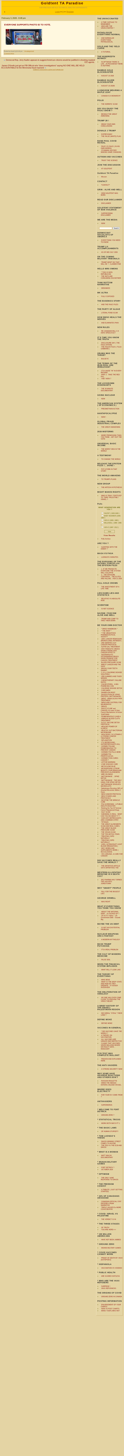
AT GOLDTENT (106, 169)
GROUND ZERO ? (107, 1115)
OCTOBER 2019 (107, 1169)
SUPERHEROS (106, 1105)
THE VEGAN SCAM (108, 832)
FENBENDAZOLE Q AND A (111, 716)
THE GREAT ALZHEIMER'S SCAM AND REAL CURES (111, 825)
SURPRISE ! (105, 1286)
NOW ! (103, 417)
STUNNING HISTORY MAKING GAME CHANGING (111, 151)
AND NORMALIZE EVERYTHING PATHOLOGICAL (107, 40)
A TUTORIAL (105, 52)
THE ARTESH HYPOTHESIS (111, 487)
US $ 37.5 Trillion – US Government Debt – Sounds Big (110, 917)
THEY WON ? (106, 379)
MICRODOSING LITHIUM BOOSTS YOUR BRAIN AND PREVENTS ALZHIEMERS (111, 770)
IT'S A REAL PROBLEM (109, 950)
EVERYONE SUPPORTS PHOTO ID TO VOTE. (27, 24)
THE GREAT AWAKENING (110, 427)
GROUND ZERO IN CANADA (111, 1296)
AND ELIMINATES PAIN (110, 323)
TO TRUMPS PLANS (108, 479)
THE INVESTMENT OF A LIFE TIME (110, 588)
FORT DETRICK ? (107, 1167)
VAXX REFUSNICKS (108, 1288)
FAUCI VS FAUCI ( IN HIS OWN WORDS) (110, 147)
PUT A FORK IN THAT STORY (109, 470)
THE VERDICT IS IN (108, 1219)
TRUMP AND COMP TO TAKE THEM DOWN (109, 619)
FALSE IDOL (105, 960)
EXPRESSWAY (106, 134)
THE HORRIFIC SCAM (109, 104)
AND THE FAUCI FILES (109, 304)
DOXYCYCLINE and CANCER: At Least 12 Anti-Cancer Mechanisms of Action (111, 710)
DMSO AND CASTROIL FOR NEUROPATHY (111, 703)
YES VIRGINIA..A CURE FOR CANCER (112, 855)
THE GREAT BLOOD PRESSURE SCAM (108, 829)
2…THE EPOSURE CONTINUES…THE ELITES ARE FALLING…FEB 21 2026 (111, 576)
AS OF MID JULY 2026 (109, 252)
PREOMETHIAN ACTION (110, 409)
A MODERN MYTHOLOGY (110, 939)
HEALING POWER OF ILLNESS (109, 727)
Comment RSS (9, 54)
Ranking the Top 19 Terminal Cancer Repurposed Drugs (111, 809)
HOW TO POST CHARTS (110, 1309)
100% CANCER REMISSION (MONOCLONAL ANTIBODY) (111, 640)
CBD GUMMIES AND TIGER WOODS (111, 677)
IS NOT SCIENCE (107, 609)
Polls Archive (105, 539)
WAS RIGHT (105, 902)
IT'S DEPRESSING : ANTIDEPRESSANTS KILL (110, 743)
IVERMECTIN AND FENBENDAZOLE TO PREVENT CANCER (108, 748)
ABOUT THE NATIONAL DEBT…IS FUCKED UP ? (110, 912)
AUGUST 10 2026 (107, 76)
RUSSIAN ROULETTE (109, 1081)
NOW (103, 223)
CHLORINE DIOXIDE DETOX (111, 688)
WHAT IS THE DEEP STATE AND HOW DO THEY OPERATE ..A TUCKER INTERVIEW (111, 984)
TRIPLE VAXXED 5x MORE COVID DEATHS (111, 1208)
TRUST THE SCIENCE (109, 160)
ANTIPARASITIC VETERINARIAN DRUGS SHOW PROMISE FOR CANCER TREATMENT (110, 657)
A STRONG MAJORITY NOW (111, 1069)
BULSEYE (105, 359)
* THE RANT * (106, 631)
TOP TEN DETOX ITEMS (110, 834)
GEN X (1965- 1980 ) (111, 520)
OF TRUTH (105, 1227)
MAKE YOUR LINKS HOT (110, 1311)
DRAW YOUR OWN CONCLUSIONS (108, 125)
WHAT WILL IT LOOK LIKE (111, 970)
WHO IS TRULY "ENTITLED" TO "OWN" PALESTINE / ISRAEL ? (111, 497)
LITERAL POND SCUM (109, 313)
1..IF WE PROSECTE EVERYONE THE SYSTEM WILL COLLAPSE (110, 571)
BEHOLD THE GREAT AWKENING (109, 115)
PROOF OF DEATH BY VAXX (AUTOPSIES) (112, 1259)
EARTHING (105, 714)
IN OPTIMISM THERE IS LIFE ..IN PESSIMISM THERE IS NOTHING (112, 64)
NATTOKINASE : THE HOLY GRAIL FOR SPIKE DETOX (111, 781)
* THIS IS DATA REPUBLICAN (106, 273)
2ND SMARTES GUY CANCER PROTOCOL (109, 644)
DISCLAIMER (106, 203)
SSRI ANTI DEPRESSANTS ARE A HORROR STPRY (111, 819)
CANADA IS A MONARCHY (111, 96)
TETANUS (104, 822)
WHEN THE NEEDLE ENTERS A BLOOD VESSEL (111, 1084)
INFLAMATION (106, 740)
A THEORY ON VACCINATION (106, 1036)
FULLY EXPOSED (107, 296)
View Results (109, 535)
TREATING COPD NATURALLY (107, 837)
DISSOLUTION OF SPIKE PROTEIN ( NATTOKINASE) (111, 695)
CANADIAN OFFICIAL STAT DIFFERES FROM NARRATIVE (111, 1203)
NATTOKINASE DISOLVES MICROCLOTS (111, 785)
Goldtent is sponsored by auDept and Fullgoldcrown (48, 69)
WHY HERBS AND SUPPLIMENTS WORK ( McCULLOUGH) (109, 850)
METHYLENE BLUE (108, 766)
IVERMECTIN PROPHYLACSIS (107, 755)
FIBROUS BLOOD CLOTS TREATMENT (110, 719)
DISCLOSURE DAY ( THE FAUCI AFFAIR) (110, 344)
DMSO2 (104, 706)
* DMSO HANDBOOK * (109, 629)
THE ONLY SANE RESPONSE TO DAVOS (109, 1178)
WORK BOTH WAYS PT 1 (110, 1123)
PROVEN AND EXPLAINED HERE (111, 1060)
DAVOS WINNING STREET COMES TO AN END (111, 1142)
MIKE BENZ (105, 980)
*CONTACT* (105, 185)
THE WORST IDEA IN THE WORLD (110, 450)
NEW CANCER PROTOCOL (111, 794)
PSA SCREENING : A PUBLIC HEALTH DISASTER (112, 805)
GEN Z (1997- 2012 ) (111, 527)
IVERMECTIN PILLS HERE (111, 752)
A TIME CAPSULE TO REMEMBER (109, 23)
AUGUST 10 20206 (108, 86)
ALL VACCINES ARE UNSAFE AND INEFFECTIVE (111, 1040)
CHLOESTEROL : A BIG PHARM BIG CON (109, 685)
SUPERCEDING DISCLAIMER (107, 214)
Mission (104, 177)
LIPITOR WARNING (108, 762)
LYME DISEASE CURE (109, 764)
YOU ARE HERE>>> (108, 1230)
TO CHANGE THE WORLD (110, 459)
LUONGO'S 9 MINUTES (109, 557)
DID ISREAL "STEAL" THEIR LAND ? (111, 1014)
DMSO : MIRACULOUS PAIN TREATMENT (111, 699)
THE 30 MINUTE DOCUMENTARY (107, 389)
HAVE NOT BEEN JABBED (111, 1240)
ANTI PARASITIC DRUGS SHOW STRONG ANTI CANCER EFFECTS (110, 651)
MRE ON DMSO (107, 774)
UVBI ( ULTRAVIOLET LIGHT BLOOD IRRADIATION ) (111, 845)
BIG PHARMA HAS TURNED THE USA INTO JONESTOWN (111, 881)
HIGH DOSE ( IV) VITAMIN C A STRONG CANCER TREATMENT (111, 736)
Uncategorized (29, 51)
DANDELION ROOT (108, 692)
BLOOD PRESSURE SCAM (111, 662)
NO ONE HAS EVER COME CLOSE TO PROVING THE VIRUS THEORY (111, 999)
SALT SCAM (105, 812)
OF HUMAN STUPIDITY (109, 1131)
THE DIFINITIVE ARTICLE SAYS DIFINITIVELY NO (110, 867)
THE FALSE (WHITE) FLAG (111, 136)
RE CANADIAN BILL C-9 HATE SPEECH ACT (110, 332)
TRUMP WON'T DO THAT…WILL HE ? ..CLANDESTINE (111, 263)
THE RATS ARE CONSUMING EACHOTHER (111, 277)
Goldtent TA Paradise (62, 3)
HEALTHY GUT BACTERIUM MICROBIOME (111, 731)
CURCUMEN (105, 690)
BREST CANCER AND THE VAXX (111, 665)
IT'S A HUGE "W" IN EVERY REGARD (111, 371)
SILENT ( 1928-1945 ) (111, 513)
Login (57, 12)
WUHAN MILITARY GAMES (111, 1248)
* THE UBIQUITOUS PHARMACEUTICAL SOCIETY (108, 635)
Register (70, 12)
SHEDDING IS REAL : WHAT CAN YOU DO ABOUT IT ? (111, 815)
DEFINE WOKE (106, 1023)
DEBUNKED (105, 288)
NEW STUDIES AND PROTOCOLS (108, 797)
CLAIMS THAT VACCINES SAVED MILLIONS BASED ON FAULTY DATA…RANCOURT (110, 1046)
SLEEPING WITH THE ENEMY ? (109, 548)
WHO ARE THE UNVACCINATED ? (107, 27)
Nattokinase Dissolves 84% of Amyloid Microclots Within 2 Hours (111, 790)
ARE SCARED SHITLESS (110, 1276)
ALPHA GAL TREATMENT (110, 647)
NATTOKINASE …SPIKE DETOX (110, 777)
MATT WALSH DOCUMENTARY (107, 1156)
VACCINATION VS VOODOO (111, 1268)
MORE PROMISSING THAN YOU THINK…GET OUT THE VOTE (111, 437)
